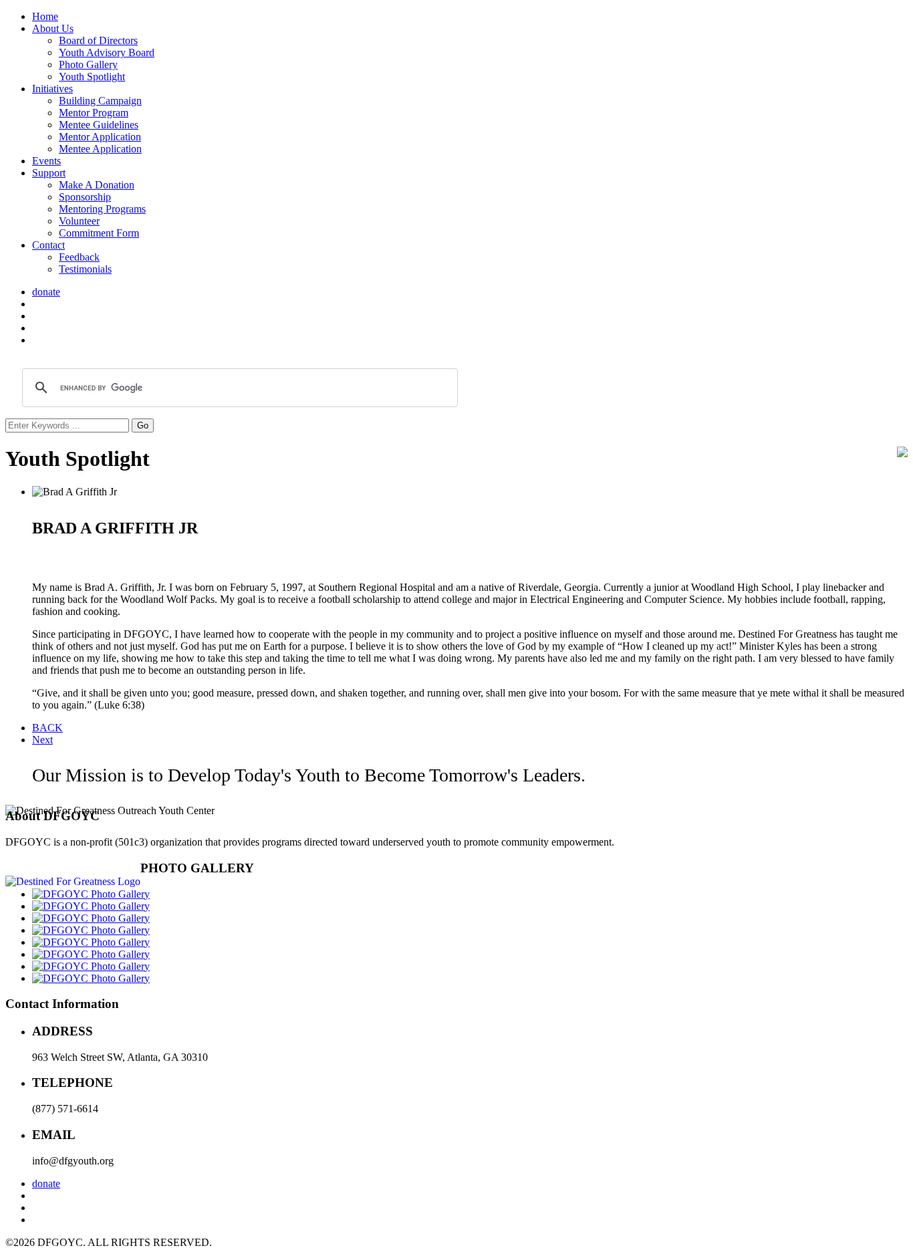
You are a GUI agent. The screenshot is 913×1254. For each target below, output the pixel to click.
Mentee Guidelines (98, 124)
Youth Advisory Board (106, 52)
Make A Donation (96, 185)
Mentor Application (100, 136)
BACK (47, 727)
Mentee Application (100, 148)
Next (42, 739)
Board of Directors (98, 40)
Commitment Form (99, 233)
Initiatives (52, 88)
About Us (53, 28)
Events (46, 160)
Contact (48, 245)
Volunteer (79, 221)
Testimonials (85, 269)
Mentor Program (93, 112)
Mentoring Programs (102, 209)
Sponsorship (85, 197)
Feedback (79, 257)
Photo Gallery (88, 64)
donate (46, 291)
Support (49, 172)
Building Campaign (100, 100)
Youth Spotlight (92, 76)
